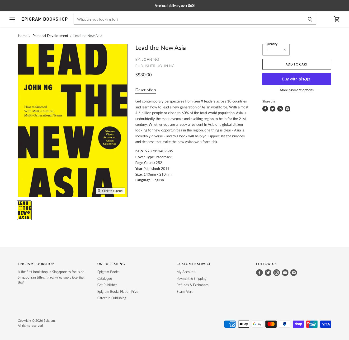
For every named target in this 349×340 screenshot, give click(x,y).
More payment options (297, 90)
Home (22, 36)
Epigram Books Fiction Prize (117, 291)
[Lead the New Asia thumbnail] (24, 210)
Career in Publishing (111, 298)
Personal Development (50, 36)
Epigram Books (108, 272)
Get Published (107, 285)
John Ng (150, 59)
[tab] (145, 91)
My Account (186, 272)
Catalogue (104, 278)
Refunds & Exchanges (192, 285)
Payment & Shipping (191, 278)
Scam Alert (185, 291)
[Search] (310, 19)
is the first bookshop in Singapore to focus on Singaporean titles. (51, 277)
